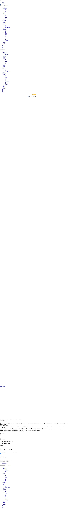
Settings (1, 420)
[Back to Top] (0, 0)
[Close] (0, 434)
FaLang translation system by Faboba (2, 386)
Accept (3, 420)
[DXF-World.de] (4, 5)
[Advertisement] (34, 107)
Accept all (7, 461)
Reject (1, 461)
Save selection (4, 461)
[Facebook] (0, 4)
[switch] (0, 438)
